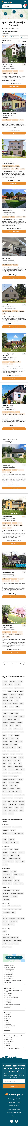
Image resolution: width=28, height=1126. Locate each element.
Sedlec (11, 785)
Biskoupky (19, 681)
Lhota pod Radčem (7, 732)
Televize (18, 861)
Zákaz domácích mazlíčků (16, 893)
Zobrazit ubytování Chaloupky (14, 663)
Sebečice (5, 785)
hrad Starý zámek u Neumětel (13, 1004)
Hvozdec (5, 713)
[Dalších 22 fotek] (14, 198)
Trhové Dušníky (18, 798)
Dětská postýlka (7, 890)
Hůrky (16, 713)
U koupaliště (17, 906)
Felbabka (5, 707)
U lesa (4, 909)
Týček (4, 801)
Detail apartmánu (14, 86)
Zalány (10, 807)
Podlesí (4, 773)
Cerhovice (5, 694)
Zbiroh (16, 807)
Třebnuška (21, 801)
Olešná (4, 763)
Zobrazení (23, 41)
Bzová (21, 688)
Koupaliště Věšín (10, 976)
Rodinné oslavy (13, 921)
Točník (10, 798)
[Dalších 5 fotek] (14, 102)
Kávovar (10, 849)
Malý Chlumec (13, 744)
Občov (9, 760)
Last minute (15, 943)
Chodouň (5, 260)
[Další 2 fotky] (14, 246)
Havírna (11, 707)
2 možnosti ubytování (17, 366)
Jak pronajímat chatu (14, 1109)
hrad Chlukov (9, 999)
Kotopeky (5, 725)
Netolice (17, 751)
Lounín (12, 738)
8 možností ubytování (17, 171)
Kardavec (21, 716)
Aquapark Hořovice (10, 967)
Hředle (11, 713)
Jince (10, 716)
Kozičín (11, 725)
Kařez (4, 719)
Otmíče (4, 769)
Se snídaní (5, 893)
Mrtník (13, 747)
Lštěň (20, 741)
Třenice (4, 804)
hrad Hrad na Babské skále (12, 997)
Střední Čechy (10, 66)
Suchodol (11, 792)
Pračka (17, 855)
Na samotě (18, 909)
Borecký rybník (9, 972)
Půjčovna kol (13, 896)
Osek (15, 763)
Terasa (15, 874)
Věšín (8, 306)
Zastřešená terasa (18, 884)
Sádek (4, 795)
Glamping (20, 833)
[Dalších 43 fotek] (14, 614)
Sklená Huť (5, 788)
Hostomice (13, 710)
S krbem (5, 865)
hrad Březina (9, 993)
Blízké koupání (6, 912)
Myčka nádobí (13, 852)
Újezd (9, 810)
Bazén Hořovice (9, 971)
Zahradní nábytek (7, 884)
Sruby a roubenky (17, 827)
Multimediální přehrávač (14, 858)
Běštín (9, 691)
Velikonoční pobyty (7, 940)
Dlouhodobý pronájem (8, 925)
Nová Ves (19, 754)
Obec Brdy (13, 757)
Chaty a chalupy (6, 827)
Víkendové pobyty (7, 947)
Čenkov (15, 810)
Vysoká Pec (21, 804)
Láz (17, 738)
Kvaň (10, 729)
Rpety (17, 782)
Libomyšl (17, 735)
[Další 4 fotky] (14, 453)
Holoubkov (5, 710)
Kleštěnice (16, 719)
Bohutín (5, 685)
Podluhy (11, 773)
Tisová (22, 795)
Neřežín (12, 754)
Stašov (17, 788)
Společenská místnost (8, 861)
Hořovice (5, 115)
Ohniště (21, 874)
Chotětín (12, 697)
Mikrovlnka (5, 855)
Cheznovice (13, 694)
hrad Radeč (8, 1001)
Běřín (4, 691)
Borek (10, 685)
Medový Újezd (6, 747)
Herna (4, 849)
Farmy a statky (6, 833)
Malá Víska (5, 518)
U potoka (10, 909)
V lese (13, 912)
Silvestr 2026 (6, 937)
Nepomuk (10, 751)
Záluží (4, 810)
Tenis (4, 906)
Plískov (22, 769)
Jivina (15, 716)
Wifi (23, 861)
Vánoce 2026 (14, 937)
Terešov (10, 795)
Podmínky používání (14, 1099)
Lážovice (5, 741)
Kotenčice (19, 722)
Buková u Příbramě (7, 688)
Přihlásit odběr (14, 1086)
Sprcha (4, 858)
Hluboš (17, 707)
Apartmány (5, 830)
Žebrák (4, 814)
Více (14, 80)
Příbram (5, 776)
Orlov (10, 763)
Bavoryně (5, 681)
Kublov (4, 729)
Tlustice (4, 798)
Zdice (22, 807)
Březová (16, 691)
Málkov (19, 747)
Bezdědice (5, 212)
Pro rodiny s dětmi (7, 842)
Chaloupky (5, 68)
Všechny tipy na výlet (14, 1048)
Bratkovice (17, 685)
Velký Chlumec (12, 804)
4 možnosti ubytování (17, 219)
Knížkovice (5, 722)
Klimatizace (21, 852)
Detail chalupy (14, 378)
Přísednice (19, 779)
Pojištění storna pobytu (14, 1112)
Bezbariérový (6, 899)
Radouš (4, 782)
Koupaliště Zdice (10, 978)
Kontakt (14, 1116)
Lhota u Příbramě (19, 732)
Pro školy (5, 921)
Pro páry (5, 918)
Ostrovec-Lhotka (18, 766)
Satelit (16, 849)
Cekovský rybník (9, 974)
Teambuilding (20, 918)
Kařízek (10, 719)
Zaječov (5, 66)
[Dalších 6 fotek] (14, 560)
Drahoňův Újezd (7, 703)
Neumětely (5, 754)
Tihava (16, 795)
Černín (21, 810)
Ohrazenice (16, 760)
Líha (11, 741)
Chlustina (20, 694)
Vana (12, 855)
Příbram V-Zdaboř (13, 776)
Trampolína (5, 871)
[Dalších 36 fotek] (14, 342)
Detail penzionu (14, 183)
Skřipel (12, 788)
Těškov (15, 801)
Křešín (15, 729)
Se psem (16, 842)
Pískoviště (13, 871)
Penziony (13, 830)
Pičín (17, 769)
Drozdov (15, 703)
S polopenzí (16, 890)
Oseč (20, 763)
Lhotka (4, 735)
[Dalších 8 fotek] (14, 293)
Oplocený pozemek (7, 880)
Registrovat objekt (14, 1106)
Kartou (4, 931)
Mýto (4, 751)
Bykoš (16, 688)
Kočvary (18, 725)
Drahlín (16, 700)
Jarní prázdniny (17, 940)
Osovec (9, 766)
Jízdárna (10, 906)
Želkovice (11, 814)
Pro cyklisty (12, 918)
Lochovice (5, 738)
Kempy (14, 833)
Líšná (15, 741)
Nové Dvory (6, 757)
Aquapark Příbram (10, 969)
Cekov (21, 691)
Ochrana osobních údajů (14, 1102)
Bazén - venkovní (7, 874)
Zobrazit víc (7, 982)
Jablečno (5, 716)
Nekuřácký (5, 896)
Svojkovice (18, 792)
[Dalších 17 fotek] (14, 148)
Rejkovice (11, 782)
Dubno (21, 703)
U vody (4, 839)
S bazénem (11, 839)
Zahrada (17, 880)
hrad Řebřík (8, 1002)
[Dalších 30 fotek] (14, 505)
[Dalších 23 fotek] (14, 53)
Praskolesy (17, 773)
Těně (9, 801)
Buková (4, 306)
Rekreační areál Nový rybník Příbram (14, 980)
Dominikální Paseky (7, 700)
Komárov (12, 722)
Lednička (5, 852)
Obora (4, 760)
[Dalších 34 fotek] (14, 394)
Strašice (5, 162)
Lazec (20, 729)
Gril (13, 877)
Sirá (16, 785)
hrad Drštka (8, 995)
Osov (4, 766)
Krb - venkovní (6, 877)
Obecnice (21, 757)
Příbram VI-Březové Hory (9, 779)
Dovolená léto (6, 943)
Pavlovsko (11, 769)
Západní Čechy (10, 162)
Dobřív (18, 697)
